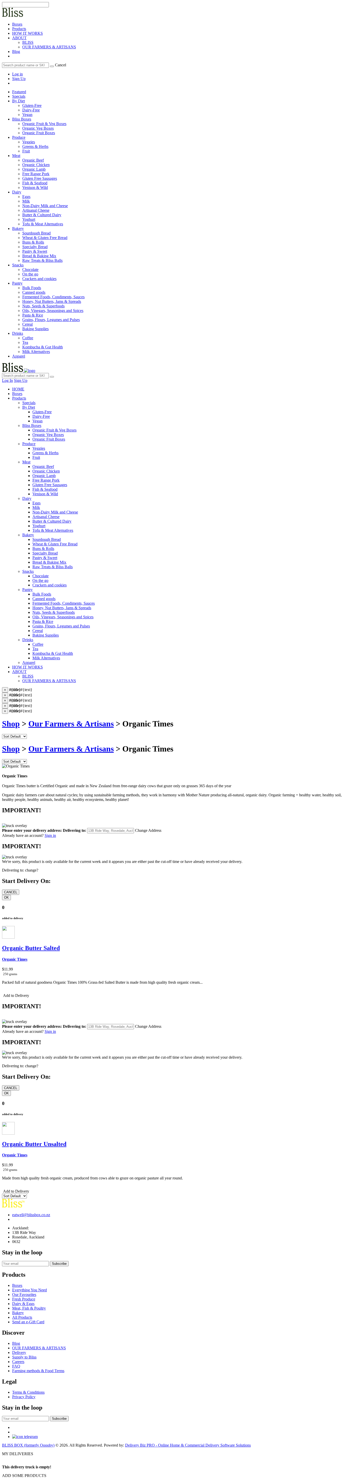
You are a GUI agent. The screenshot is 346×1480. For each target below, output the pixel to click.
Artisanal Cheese (46, 517)
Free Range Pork (46, 480)
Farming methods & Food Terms (38, 1371)
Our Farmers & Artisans (71, 723)
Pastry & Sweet (44, 558)
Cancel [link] (60, 65)
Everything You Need (29, 1290)
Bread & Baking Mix (49, 562)
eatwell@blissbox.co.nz (31, 1215)
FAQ (16, 1366)
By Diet (18, 101)
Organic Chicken (46, 471)
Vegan (37, 421)
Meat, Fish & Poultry (29, 1308)
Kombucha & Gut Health (52, 653)
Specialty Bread (45, 553)
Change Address (148, 830)
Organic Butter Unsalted (34, 1144)
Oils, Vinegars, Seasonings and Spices (62, 617)
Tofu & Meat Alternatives (52, 530)
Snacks (18, 265)
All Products (22, 1317)
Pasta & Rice (42, 621)
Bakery (18, 228)
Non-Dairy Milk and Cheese (55, 512)
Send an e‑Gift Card (28, 1322)
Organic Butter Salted (31, 948)
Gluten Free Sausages (49, 485)
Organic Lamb (44, 475)
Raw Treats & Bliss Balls (52, 567)
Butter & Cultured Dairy (51, 521)
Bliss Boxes (21, 119)
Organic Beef (43, 466)
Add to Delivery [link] (15, 995)
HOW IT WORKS (27, 33)
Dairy (16, 192)
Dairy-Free (41, 416)
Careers (18, 1361)
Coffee (37, 644)
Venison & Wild (45, 494)
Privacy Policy (23, 1397)
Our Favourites (24, 1294)
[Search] (52, 66)
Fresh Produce (23, 1299)
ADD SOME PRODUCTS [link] (24, 1475)
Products (19, 29)
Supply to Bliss (24, 1357)
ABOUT (19, 38)
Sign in (50, 835)
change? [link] (31, 870)
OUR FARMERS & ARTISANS (49, 47)
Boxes (17, 24)
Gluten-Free (42, 412)
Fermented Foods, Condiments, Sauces (63, 603)
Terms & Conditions (28, 1392)
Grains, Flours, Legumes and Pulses (61, 626)
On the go (40, 580)
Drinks (17, 333)
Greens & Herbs (45, 453)
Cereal (37, 630)
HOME (18, 389)
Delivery (19, 1352)
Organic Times (14, 959)
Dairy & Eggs (23, 1303)
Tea (35, 649)
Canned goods (43, 599)
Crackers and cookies (49, 585)
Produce (18, 137)
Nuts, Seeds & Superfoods (53, 612)
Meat (16, 155)
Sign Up (19, 78)
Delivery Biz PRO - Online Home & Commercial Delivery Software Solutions (188, 1445)
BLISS (27, 42)
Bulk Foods (41, 594)
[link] (12, 56)
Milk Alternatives (46, 658)
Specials (18, 96)
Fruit (36, 457)
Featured (19, 92)
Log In (7, 380)
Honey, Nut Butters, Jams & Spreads (61, 608)
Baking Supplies (45, 635)
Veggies (38, 448)
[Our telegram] (25, 1436)
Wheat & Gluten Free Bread (55, 544)
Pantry (17, 283)
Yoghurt (38, 526)
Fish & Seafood (44, 489)
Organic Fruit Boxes (48, 439)
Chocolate (40, 576)
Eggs (36, 503)
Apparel (18, 356)
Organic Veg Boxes (48, 434)
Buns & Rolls (43, 548)
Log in (17, 74)
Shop (11, 723)
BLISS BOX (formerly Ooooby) (28, 1445)
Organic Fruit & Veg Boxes (54, 430)
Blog (16, 51)
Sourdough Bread (46, 539)
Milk (36, 507)
